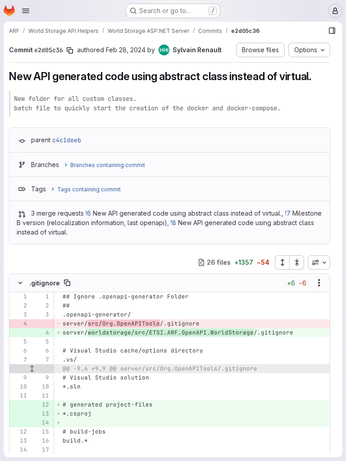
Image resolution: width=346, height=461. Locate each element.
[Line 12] (19, 431)
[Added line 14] (41, 422)
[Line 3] (19, 314)
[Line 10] (19, 386)
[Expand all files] (282, 262)
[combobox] (319, 262)
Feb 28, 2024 (126, 50)
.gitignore (44, 283)
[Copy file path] (67, 282)
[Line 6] (19, 350)
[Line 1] (19, 296)
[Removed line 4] (19, 323)
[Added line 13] (41, 413)
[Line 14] (19, 449)
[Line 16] (41, 440)
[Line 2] (19, 305)
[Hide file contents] (20, 282)
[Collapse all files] (297, 262)
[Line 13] (19, 440)
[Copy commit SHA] (69, 50)
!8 (173, 222)
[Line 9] (19, 377)
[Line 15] (41, 431)
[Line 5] (19, 341)
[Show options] (319, 282)
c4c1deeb (66, 140)
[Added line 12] (41, 404)
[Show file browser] (332, 30)
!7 (288, 213)
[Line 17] (41, 449)
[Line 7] (19, 359)
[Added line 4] (41, 332)
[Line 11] (19, 395)
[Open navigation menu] (25, 11)
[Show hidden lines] (31, 368)
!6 (88, 213)
